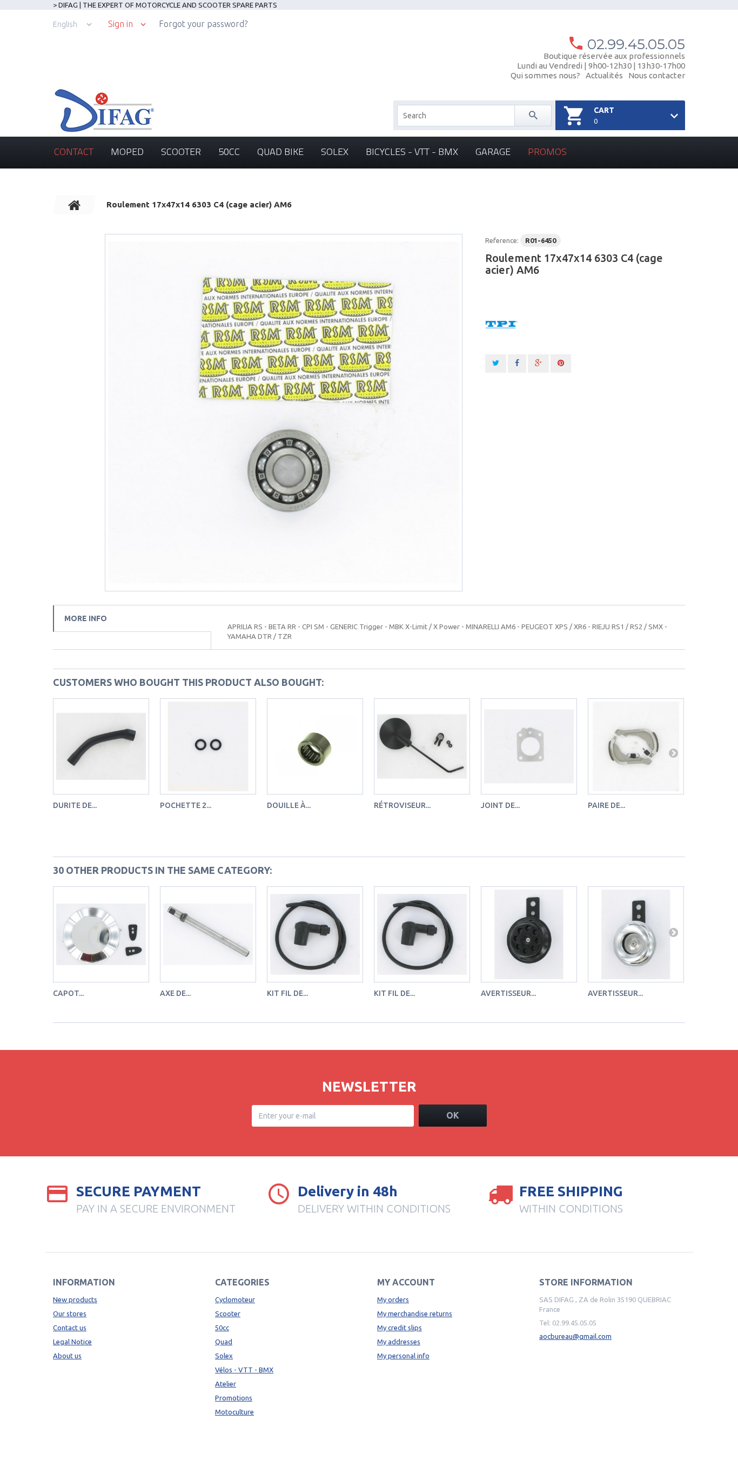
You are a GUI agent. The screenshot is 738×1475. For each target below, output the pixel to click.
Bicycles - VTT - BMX (412, 151)
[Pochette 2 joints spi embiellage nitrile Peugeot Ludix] (208, 746)
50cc (229, 151)
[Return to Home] (75, 204)
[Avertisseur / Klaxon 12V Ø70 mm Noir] (529, 934)
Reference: (502, 240)
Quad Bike (280, 151)
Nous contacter (656, 75)
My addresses (398, 1341)
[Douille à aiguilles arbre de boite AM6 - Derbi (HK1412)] (315, 746)
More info (85, 618)
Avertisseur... (508, 993)
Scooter (181, 151)
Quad (223, 1341)
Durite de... (75, 805)
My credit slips (399, 1327)
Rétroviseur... (402, 805)
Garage (493, 151)
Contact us (69, 1327)
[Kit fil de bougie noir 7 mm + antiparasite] (422, 934)
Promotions (233, 1398)
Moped (127, 151)
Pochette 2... (185, 805)
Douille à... (289, 805)
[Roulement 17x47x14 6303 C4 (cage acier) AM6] (283, 412)
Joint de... (500, 805)
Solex (334, 151)
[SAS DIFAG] (103, 110)
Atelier (225, 1384)
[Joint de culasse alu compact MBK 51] (529, 746)
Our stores (69, 1313)
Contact (73, 151)
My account (406, 1282)
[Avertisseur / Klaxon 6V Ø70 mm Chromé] (636, 934)
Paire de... (606, 805)
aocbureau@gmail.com (575, 1336)
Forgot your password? (203, 24)
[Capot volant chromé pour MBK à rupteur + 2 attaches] (101, 934)
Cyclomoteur (235, 1299)
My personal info (403, 1355)
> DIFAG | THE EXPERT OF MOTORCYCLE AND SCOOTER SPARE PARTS (165, 5)
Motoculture (234, 1412)
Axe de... (175, 993)
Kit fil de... (287, 993)
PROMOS (547, 151)
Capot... (68, 993)
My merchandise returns (414, 1313)
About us (67, 1355)
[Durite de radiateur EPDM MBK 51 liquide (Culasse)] (101, 746)
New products (75, 1299)
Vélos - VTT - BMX (244, 1369)
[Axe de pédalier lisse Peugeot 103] (208, 934)
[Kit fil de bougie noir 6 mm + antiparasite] (315, 934)
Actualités (604, 75)
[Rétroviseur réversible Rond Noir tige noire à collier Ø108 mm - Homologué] (422, 746)
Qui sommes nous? (545, 75)
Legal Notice (72, 1341)
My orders (393, 1299)
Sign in (120, 24)
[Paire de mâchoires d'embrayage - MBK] (636, 746)
